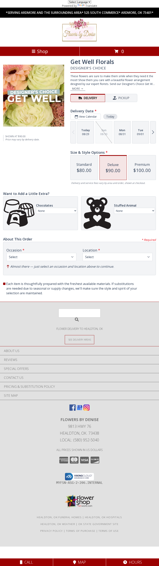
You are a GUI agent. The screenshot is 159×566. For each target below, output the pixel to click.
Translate (91, 6)
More (76, 88)
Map (81, 562)
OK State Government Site (98, 524)
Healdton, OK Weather (58, 524)
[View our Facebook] (72, 409)
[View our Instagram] (86, 409)
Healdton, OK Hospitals (103, 517)
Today (110, 116)
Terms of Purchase (80, 531)
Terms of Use (109, 531)
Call (27, 562)
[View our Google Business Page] (79, 409)
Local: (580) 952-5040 (79, 440)
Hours (134, 562)
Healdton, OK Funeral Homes (59, 517)
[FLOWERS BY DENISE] (79, 41)
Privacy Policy (51, 531)
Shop (42, 51)
